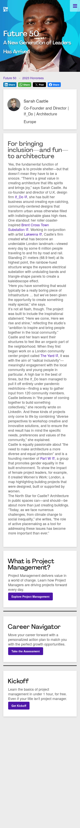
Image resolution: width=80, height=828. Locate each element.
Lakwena (31, 234)
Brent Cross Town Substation (28, 227)
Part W (45, 458)
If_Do (19, 196)
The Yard (47, 355)
